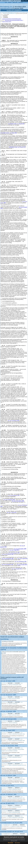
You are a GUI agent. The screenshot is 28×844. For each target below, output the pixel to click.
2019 (24, 6)
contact (20, 2)
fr (26, 0)
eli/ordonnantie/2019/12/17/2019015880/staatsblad (11, 18)
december (18, 6)
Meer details (17, 842)
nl (23, 0)
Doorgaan (10, 842)
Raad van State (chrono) (6, 21)
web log (15, 2)
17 (13, 6)
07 (13, 8)
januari (16, 8)
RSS (6, 2)
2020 (21, 8)
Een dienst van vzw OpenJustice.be (14, 10)
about (10, 2)
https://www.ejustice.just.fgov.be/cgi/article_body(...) (14, 20)
